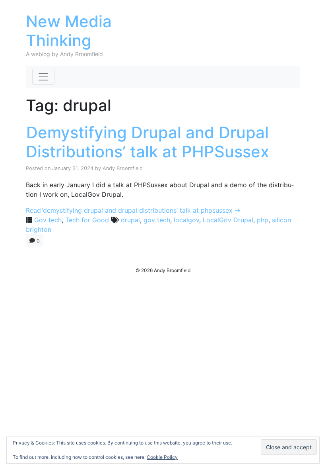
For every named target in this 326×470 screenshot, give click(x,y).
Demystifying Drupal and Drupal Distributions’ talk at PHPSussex (147, 142)
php (262, 220)
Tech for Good (87, 220)
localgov (186, 220)
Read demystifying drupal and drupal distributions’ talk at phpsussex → (133, 210)
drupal (130, 220)
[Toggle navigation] (43, 77)
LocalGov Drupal (228, 220)
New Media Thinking (69, 31)
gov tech (157, 220)
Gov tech (48, 220)
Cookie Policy (162, 457)
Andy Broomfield (123, 168)
